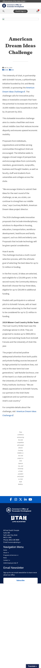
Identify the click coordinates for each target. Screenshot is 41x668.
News (12, 70)
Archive (6, 70)
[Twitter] (20, 499)
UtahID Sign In (20, 11)
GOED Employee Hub (9, 563)
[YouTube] (30, 499)
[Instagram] (15, 499)
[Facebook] (10, 499)
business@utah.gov (14, 542)
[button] (32, 666)
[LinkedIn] (25, 499)
